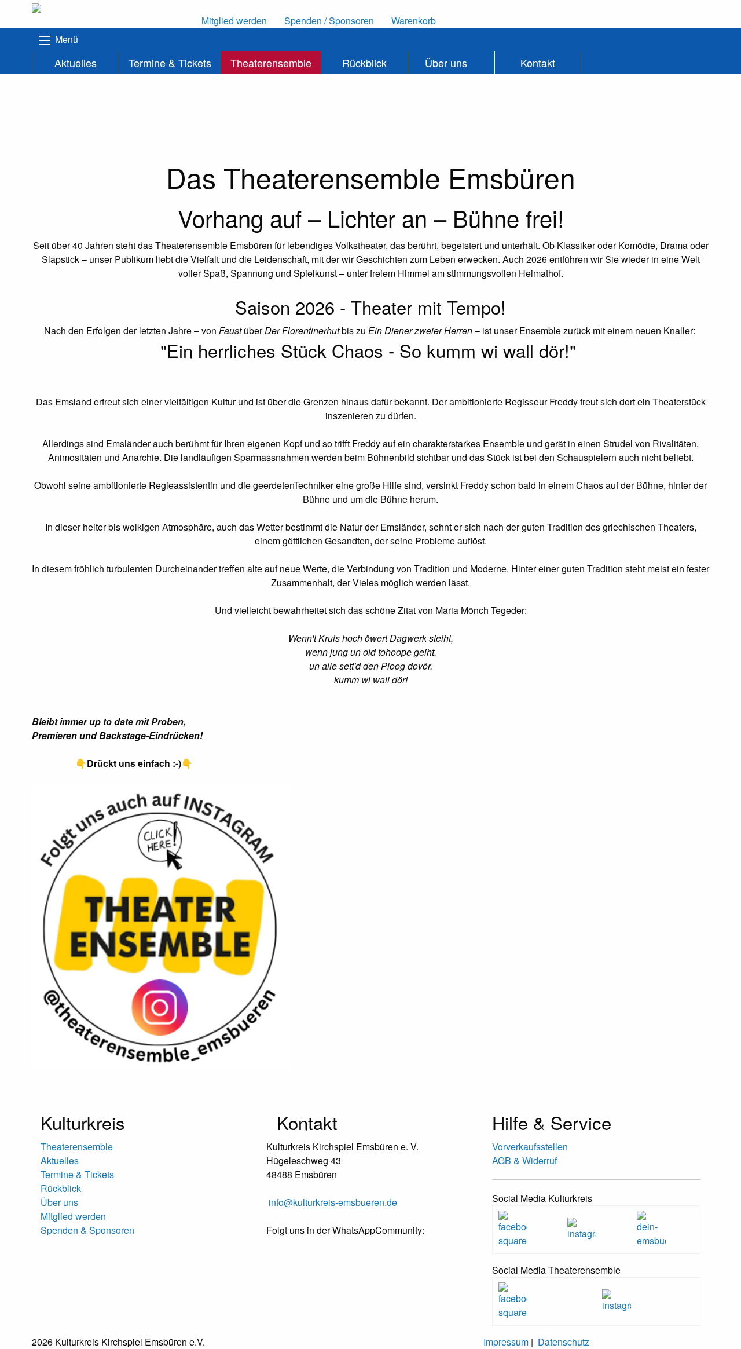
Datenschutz (563, 1341)
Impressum (506, 1341)
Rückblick (364, 62)
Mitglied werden (73, 1216)
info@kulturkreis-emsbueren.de (333, 1202)
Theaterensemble (270, 62)
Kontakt (537, 62)
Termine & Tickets (170, 62)
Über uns (446, 62)
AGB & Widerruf (524, 1160)
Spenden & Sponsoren (87, 1230)
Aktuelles (75, 62)
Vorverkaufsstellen (530, 1146)
